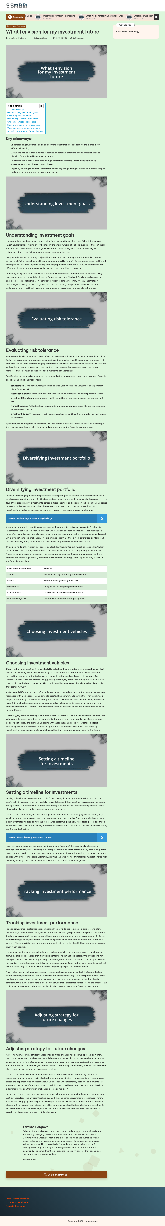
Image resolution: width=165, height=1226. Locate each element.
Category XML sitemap (17, 1202)
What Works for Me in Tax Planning (27, 16)
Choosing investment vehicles (21, 122)
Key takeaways (17, 109)
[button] (29, 1159)
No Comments (78, 38)
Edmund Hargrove (35, 1127)
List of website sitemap (17, 1198)
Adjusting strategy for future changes (25, 131)
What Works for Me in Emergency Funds (72, 16)
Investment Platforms (16, 26)
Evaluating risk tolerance (19, 115)
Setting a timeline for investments (23, 125)
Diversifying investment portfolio (23, 118)
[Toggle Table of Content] (40, 106)
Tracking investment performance (23, 128)
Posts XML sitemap (15, 1206)
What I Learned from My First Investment (121, 16)
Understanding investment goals (22, 112)
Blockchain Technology (127, 31)
